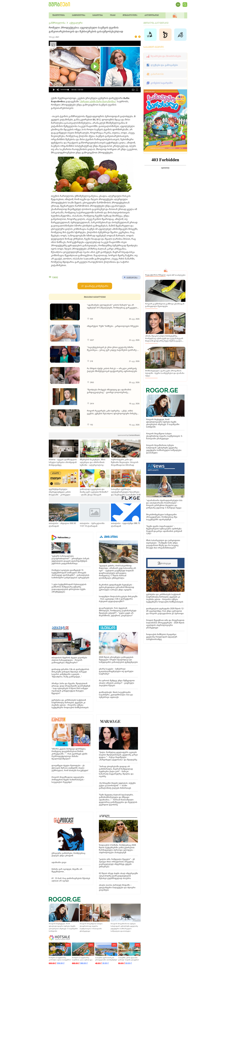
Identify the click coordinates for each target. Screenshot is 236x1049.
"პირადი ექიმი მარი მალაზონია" (97, 101)
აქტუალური (76, 22)
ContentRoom (129, 435)
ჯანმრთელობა (57, 22)
